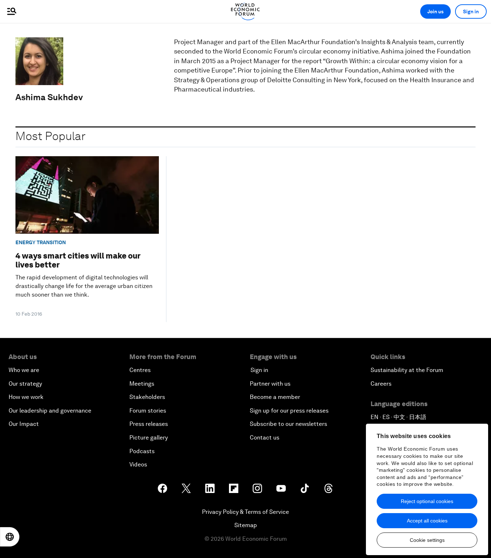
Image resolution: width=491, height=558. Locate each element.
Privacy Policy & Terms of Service (245, 511)
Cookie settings (427, 540)
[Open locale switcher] (9, 536)
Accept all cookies (427, 521)
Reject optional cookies (427, 501)
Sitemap (245, 525)
